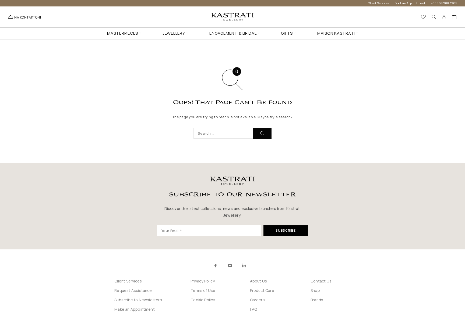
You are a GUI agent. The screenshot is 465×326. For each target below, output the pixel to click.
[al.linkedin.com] (256, 265)
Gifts (287, 33)
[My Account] (444, 17)
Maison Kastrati (336, 33)
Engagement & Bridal (232, 33)
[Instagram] (230, 265)
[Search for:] (223, 133)
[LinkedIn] (244, 265)
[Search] (434, 17)
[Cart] (454, 17)
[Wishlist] (423, 17)
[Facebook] (216, 265)
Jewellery (174, 33)
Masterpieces (122, 33)
